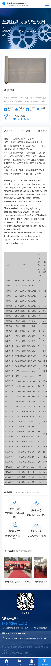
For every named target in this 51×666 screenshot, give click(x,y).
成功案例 (42, 131)
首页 (15, 31)
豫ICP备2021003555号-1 (19, 653)
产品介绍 (8, 131)
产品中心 (23, 31)
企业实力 (25, 131)
